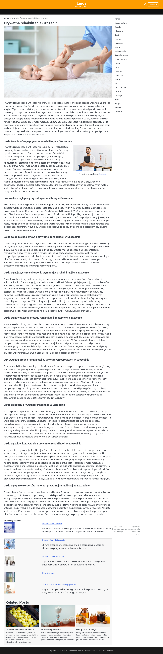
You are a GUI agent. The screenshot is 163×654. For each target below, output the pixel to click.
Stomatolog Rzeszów (51, 629)
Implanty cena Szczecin (52, 523)
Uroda (117, 99)
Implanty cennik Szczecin (53, 556)
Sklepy (117, 79)
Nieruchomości (121, 55)
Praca (117, 63)
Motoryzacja (120, 51)
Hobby (117, 35)
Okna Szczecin (48, 573)
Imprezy (118, 39)
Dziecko (118, 27)
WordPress (109, 650)
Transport (119, 91)
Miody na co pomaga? (86, 629)
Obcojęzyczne (121, 59)
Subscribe (153, 4)
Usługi (117, 103)
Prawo (117, 67)
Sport (117, 83)
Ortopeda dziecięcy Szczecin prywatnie (59, 584)
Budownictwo (121, 23)
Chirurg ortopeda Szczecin (53, 540)
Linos (81, 3)
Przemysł (118, 71)
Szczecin (102, 174)
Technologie (120, 87)
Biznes (117, 19)
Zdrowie (118, 111)
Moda (117, 47)
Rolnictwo (119, 75)
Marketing (119, 43)
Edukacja (119, 31)
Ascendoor (89, 650)
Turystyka (119, 95)
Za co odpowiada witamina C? (20, 629)
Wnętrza (118, 107)
